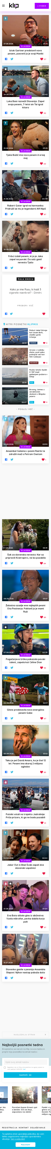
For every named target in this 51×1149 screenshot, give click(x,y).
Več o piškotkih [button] (18, 1139)
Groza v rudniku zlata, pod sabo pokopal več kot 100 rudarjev (37, 353)
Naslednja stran (24, 1034)
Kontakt (24, 1128)
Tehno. (33, 343)
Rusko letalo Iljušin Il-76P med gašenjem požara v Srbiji (38, 373)
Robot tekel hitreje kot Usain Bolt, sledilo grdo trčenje (38, 333)
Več (24, 1069)
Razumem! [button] (25, 1144)
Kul (31, 382)
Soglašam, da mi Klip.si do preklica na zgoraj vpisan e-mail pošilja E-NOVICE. (25, 1068)
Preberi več (25, 305)
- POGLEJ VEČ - (25, 409)
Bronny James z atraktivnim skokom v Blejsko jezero (37, 392)
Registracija (9, 1128)
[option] (25, 1099)
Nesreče (34, 363)
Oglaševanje (37, 1128)
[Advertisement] (25, 491)
